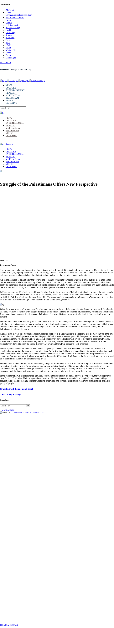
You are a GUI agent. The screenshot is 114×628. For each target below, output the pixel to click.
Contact (9, 12)
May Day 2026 (8, 410)
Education (10, 37)
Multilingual (11, 58)
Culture (9, 22)
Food (8, 42)
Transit (9, 40)
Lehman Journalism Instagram (19, 15)
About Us (10, 10)
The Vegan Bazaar (9, 625)
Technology (11, 32)
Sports (8, 47)
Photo (8, 55)
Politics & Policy (13, 27)
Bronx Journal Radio (15, 17)
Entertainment (12, 25)
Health (8, 30)
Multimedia (11, 50)
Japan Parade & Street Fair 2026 (28, 412)
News (8, 20)
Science (9, 35)
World (8, 45)
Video (8, 52)
